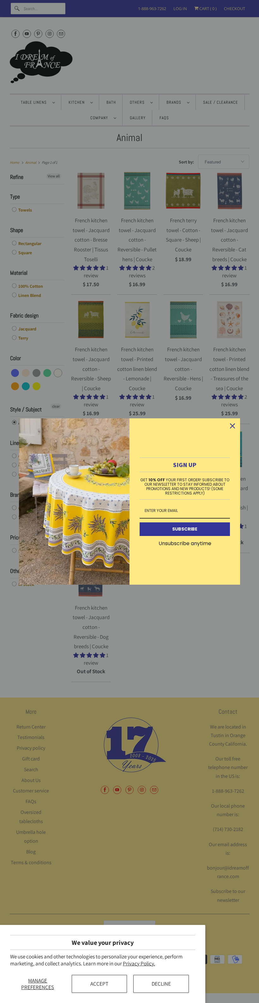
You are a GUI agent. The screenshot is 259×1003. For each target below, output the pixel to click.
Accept (99, 983)
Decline (161, 983)
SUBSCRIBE (184, 529)
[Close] (232, 426)
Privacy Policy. (139, 963)
